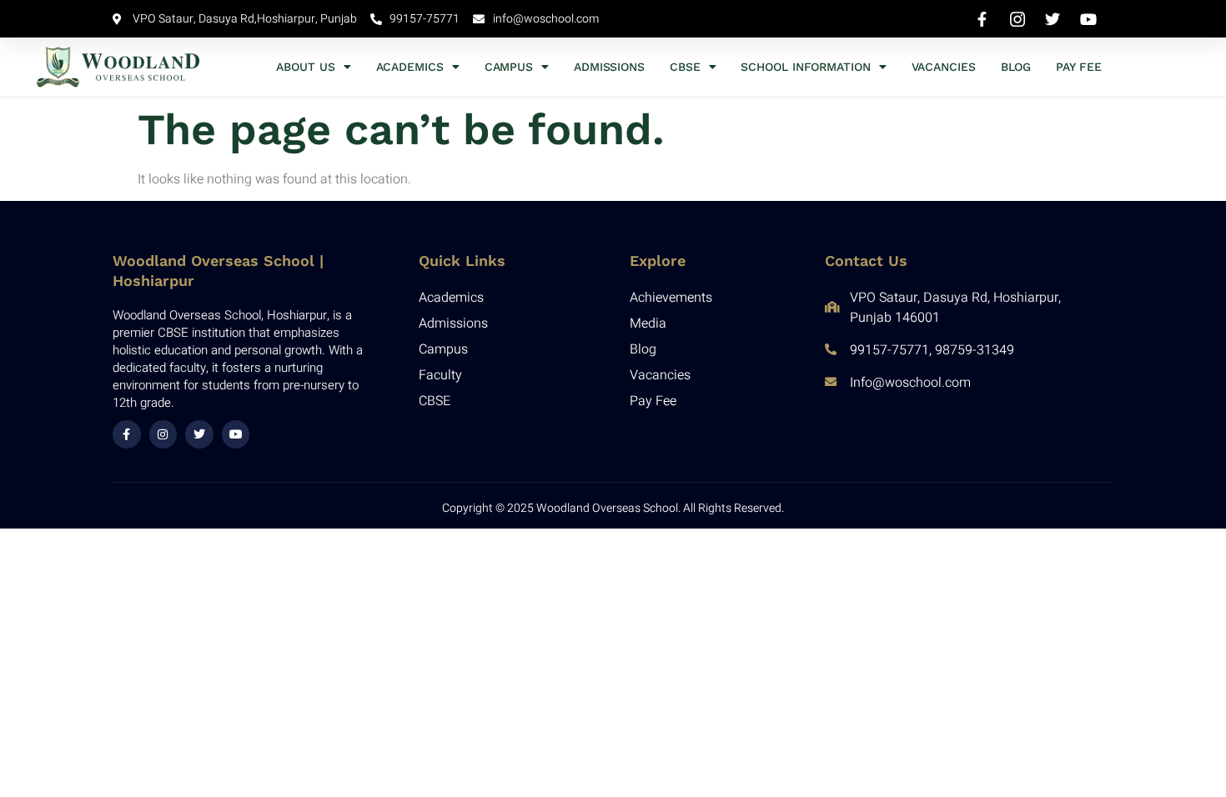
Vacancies (944, 66)
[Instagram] (163, 434)
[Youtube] (236, 434)
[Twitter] (199, 434)
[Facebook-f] (127, 434)
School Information (805, 66)
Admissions (609, 66)
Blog (1016, 66)
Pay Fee (1078, 66)
